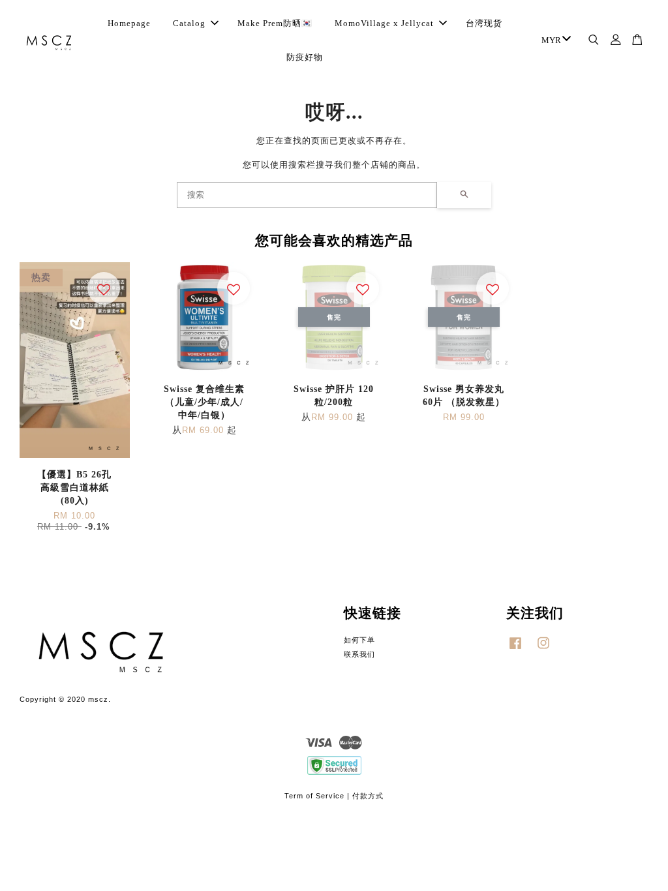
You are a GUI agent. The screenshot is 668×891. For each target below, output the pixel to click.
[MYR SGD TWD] (554, 41)
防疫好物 (304, 57)
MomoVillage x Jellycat (384, 23)
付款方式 (368, 796)
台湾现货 (484, 23)
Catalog (189, 23)
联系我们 (359, 654)
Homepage (129, 23)
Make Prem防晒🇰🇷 (274, 23)
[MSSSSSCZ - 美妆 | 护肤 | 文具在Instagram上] (543, 650)
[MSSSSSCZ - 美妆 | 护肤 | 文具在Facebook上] (515, 650)
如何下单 (359, 640)
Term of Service (314, 796)
